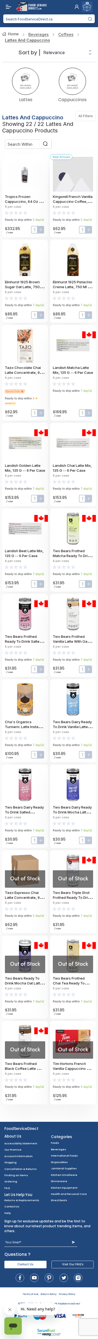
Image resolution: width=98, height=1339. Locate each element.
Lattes (25, 99)
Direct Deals (59, 1200)
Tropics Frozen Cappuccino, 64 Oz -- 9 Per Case (25, 201)
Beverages (38, 34)
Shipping (10, 1162)
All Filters (87, 116)
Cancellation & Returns (20, 1169)
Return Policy (49, 1294)
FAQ (7, 1188)
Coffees (66, 34)
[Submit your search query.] (90, 19)
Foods (55, 1143)
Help (7, 1213)
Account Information (18, 1156)
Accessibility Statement (20, 1143)
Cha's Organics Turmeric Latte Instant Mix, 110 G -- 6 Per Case (25, 727)
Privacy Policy (67, 1294)
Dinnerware (59, 1181)
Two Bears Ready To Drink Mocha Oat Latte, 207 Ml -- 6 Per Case (24, 983)
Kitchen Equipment (64, 1187)
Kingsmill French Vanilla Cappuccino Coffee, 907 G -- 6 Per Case (73, 201)
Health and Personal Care (69, 1194)
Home (13, 34)
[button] (76, 7)
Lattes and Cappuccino (27, 40)
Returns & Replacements (21, 1200)
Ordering (10, 1181)
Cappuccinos (72, 99)
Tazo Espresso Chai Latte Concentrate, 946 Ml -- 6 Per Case (24, 897)
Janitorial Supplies (64, 1168)
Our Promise (13, 1149)
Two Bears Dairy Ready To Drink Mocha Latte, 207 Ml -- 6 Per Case (72, 812)
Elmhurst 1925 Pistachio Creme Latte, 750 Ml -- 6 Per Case (72, 287)
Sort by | (30, 52)
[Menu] (7, 7)
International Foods (64, 1155)
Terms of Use (30, 1294)
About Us (12, 1136)
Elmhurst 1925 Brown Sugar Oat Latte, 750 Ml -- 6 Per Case (24, 287)
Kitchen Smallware (64, 1175)
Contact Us (11, 1206)
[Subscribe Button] (73, 1242)
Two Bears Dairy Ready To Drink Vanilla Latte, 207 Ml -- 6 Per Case (72, 727)
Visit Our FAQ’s (72, 1264)
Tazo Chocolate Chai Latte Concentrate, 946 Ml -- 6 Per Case (24, 372)
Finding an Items (16, 1175)
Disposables (59, 1162)
